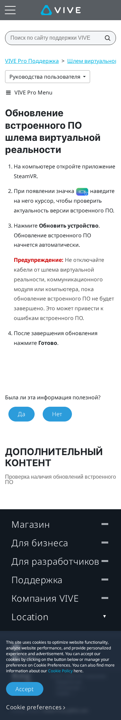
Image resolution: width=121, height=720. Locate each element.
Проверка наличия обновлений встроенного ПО (60, 479)
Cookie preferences (34, 707)
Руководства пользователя (45, 76)
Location (30, 616)
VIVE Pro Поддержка (32, 61)
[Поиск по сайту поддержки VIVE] (105, 38)
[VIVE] (61, 10)
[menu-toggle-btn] (10, 10)
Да (21, 414)
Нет (57, 414)
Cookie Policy (60, 671)
